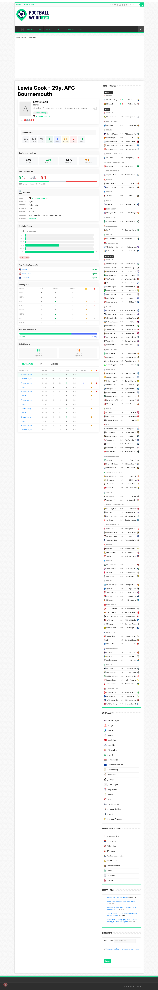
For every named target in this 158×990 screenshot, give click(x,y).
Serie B (110, 755)
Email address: (109, 941)
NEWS (40, 29)
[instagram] (125, 4)
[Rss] (111, 4)
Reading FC (26, 269)
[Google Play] (127, 4)
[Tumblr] (122, 4)
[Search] (142, 5)
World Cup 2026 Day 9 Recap (117, 898)
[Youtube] (120, 4)
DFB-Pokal (112, 775)
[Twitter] (115, 4)
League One (112, 789)
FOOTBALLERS (69, 29)
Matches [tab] (54, 364)
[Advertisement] (79, 59)
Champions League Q (116, 765)
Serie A (110, 730)
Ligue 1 (110, 735)
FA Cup (23, 387)
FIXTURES (30, 29)
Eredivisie (111, 745)
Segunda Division (114, 809)
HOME (23, 29)
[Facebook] (113, 4)
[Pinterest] (118, 4)
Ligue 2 (110, 794)
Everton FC (25, 278)
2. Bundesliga (113, 760)
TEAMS (57, 29)
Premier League (41, 113)
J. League (111, 780)
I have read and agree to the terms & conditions (122, 949)
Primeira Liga (112, 750)
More (80, 29)
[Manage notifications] (5, 985)
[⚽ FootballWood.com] (32, 15)
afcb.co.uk (32, 219)
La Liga (110, 725)
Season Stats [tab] (27, 364)
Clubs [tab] (42, 364)
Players (23, 38)
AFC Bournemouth (43, 116)
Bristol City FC (26, 274)
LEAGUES (48, 29)
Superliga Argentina (115, 819)
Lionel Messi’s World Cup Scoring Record (121, 901)
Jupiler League (113, 784)
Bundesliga (112, 740)
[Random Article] (141, 29)
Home (18, 38)
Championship (26, 408)
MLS (109, 799)
